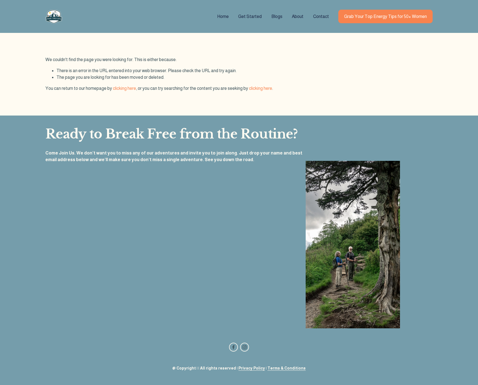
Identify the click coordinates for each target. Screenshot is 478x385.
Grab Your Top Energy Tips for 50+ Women (385, 16)
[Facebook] (233, 347)
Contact (321, 16)
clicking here (124, 88)
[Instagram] (244, 347)
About (297, 16)
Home (223, 16)
